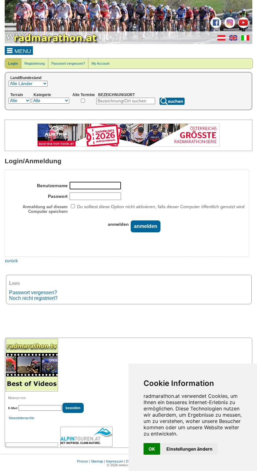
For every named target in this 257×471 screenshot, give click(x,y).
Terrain (16, 95)
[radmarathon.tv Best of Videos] (32, 365)
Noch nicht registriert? (33, 298)
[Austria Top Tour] (128, 145)
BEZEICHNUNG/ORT (116, 95)
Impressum (114, 461)
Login (13, 63)
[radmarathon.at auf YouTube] (242, 27)
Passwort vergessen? (68, 63)
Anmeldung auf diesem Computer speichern (45, 209)
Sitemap (97, 461)
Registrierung (34, 63)
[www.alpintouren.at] (86, 437)
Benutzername (52, 185)
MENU (22, 51)
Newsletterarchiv (21, 418)
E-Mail (13, 408)
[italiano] (243, 39)
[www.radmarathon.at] (52, 43)
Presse (82, 461)
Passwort (58, 196)
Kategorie (42, 95)
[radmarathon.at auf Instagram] (229, 27)
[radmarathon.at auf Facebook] (215, 27)
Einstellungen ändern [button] (189, 449)
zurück (11, 260)
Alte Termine (83, 95)
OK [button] (152, 449)
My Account (100, 63)
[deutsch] (219, 39)
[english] (231, 39)
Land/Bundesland (25, 78)
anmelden (118, 224)
